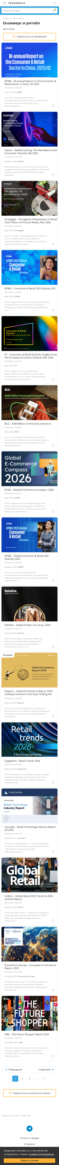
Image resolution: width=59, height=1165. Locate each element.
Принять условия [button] (29, 1160)
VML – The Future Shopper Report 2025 (27, 1034)
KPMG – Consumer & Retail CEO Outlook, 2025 (31, 288)
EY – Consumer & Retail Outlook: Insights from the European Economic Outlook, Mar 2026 (31, 356)
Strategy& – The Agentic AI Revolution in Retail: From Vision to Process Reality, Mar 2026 (31, 221)
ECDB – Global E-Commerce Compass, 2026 (29, 489)
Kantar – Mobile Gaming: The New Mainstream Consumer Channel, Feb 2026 (31, 152)
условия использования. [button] (41, 1154)
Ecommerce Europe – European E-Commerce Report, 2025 (30, 967)
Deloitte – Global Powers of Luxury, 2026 (27, 625)
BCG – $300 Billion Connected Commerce (28, 423)
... (37, 1078)
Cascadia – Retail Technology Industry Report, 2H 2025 (30, 828)
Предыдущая (15, 1069)
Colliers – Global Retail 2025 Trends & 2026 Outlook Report (29, 898)
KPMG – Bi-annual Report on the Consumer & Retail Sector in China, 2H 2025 (30, 83)
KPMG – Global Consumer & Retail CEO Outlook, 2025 (27, 557)
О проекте (29, 1144)
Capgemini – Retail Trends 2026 (22, 760)
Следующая (44, 1069)
